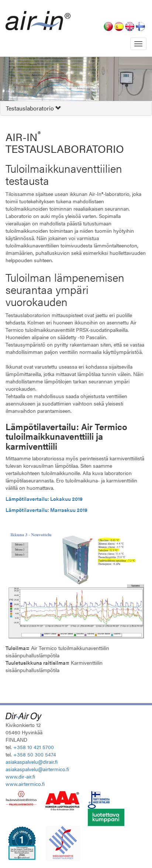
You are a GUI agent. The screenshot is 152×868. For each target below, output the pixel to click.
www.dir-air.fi (20, 776)
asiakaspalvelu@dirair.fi (32, 761)
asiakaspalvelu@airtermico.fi (37, 769)
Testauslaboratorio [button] (30, 108)
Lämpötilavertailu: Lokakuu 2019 (44, 498)
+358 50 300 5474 (34, 754)
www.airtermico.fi (25, 783)
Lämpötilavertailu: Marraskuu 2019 (46, 509)
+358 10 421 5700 (33, 747)
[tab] (76, 108)
